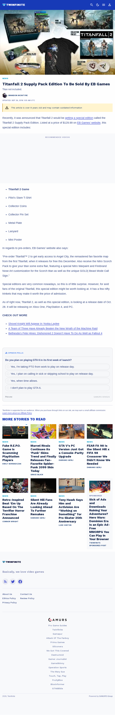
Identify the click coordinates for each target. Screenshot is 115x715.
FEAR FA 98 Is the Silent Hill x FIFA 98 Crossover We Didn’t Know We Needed (98, 454)
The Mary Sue (57, 671)
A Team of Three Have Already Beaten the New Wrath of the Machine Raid (52, 328)
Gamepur (57, 634)
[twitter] (13, 582)
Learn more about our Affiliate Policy (17, 413)
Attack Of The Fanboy (57, 638)
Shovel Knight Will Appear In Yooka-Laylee (33, 323)
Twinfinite (57, 629)
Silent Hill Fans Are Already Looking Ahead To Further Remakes (41, 507)
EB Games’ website (88, 122)
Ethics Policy (9, 598)
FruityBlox (57, 680)
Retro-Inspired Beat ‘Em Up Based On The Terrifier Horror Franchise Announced (13, 509)
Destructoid (57, 655)
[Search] (92, 5)
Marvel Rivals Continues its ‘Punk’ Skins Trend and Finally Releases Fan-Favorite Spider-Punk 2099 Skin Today (43, 458)
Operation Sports (57, 667)
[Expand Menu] (104, 5)
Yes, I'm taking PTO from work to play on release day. (42, 366)
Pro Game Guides (57, 625)
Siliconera (57, 646)
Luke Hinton (65, 525)
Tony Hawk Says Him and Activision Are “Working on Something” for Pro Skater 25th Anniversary (71, 510)
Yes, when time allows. (24, 380)
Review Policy (27, 598)
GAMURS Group (106, 696)
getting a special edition (79, 117)
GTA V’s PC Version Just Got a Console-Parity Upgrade (71, 451)
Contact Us (26, 594)
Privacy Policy (9, 602)
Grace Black (37, 475)
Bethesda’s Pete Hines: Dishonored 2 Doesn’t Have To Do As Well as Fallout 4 (55, 333)
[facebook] (20, 582)
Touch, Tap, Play (57, 676)
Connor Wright (10, 521)
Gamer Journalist (57, 659)
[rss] (5, 582)
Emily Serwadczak (11, 464)
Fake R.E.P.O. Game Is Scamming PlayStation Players (11, 453)
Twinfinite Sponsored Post (97, 544)
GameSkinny (57, 663)
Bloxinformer (57, 684)
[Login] (110, 5)
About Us (7, 594)
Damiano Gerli (66, 460)
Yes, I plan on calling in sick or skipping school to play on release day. (52, 373)
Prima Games (57, 642)
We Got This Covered (57, 650)
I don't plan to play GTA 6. (26, 387)
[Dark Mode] (98, 5)
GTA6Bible (57, 688)
